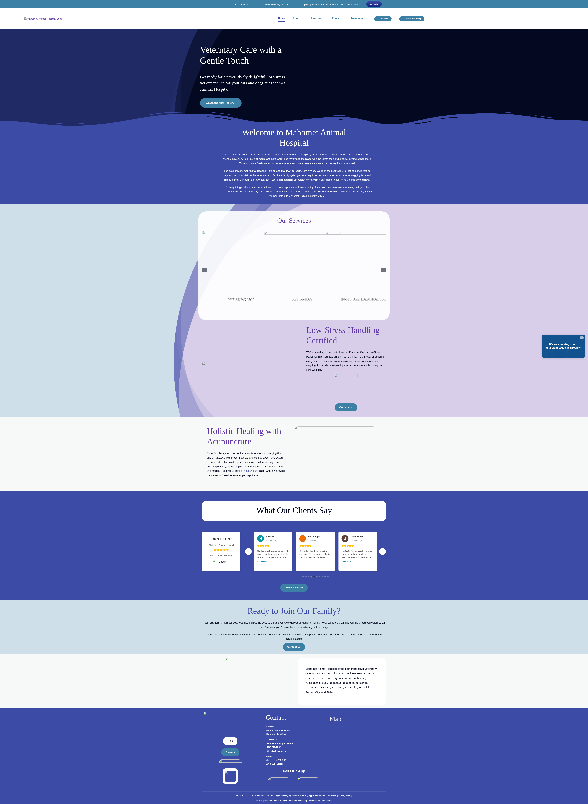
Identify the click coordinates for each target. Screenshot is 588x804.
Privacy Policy (345, 794)
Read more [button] (262, 561)
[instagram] (211, 4)
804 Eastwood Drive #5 (278, 729)
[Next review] (382, 550)
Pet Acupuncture (248, 470)
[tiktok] (221, 4)
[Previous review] (248, 550)
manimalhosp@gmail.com (276, 4)
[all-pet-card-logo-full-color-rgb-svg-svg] (230, 771)
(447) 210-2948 (242, 4)
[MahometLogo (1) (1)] (230, 712)
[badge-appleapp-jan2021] (279, 777)
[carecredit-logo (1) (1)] (230, 760)
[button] (204, 270)
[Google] (216, 4)
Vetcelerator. (326, 800)
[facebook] (207, 4)
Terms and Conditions (326, 794)
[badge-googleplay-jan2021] (308, 777)
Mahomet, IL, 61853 (276, 733)
